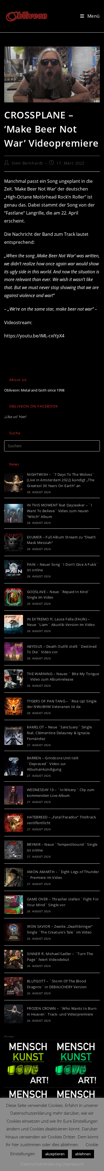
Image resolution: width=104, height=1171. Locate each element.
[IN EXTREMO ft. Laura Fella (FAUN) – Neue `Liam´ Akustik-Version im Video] (13, 624)
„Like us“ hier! (15, 416)
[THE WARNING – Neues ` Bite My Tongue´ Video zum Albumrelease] (13, 679)
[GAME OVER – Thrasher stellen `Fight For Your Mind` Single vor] (13, 904)
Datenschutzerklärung (41, 1164)
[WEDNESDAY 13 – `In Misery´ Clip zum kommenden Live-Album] (13, 795)
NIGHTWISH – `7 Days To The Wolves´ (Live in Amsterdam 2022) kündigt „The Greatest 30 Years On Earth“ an (61, 480)
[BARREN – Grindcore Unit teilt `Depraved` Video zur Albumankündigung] (13, 766)
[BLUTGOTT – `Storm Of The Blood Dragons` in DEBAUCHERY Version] (13, 986)
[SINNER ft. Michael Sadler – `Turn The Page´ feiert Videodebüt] (13, 959)
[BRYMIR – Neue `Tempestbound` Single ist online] (13, 849)
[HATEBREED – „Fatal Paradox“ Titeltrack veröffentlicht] (13, 822)
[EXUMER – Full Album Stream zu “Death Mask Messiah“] (13, 542)
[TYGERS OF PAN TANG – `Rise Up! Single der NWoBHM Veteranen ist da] (13, 706)
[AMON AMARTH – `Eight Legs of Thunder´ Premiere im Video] (13, 877)
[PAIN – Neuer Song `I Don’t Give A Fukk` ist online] (13, 569)
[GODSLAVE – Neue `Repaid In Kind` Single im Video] (13, 597)
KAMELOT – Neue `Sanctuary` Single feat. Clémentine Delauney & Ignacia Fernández (59, 733)
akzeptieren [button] (55, 1153)
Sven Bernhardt (27, 163)
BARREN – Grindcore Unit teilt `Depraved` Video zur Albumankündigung (53, 763)
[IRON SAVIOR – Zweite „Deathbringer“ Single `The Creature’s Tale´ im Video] (13, 931)
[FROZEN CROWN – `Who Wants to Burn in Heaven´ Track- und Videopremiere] (13, 1014)
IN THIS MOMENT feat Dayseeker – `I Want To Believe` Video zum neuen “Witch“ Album (59, 511)
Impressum (73, 1164)
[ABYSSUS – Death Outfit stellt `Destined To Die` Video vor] (13, 651)
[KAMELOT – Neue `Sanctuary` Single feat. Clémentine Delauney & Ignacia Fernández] (13, 735)
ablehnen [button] (83, 1153)
